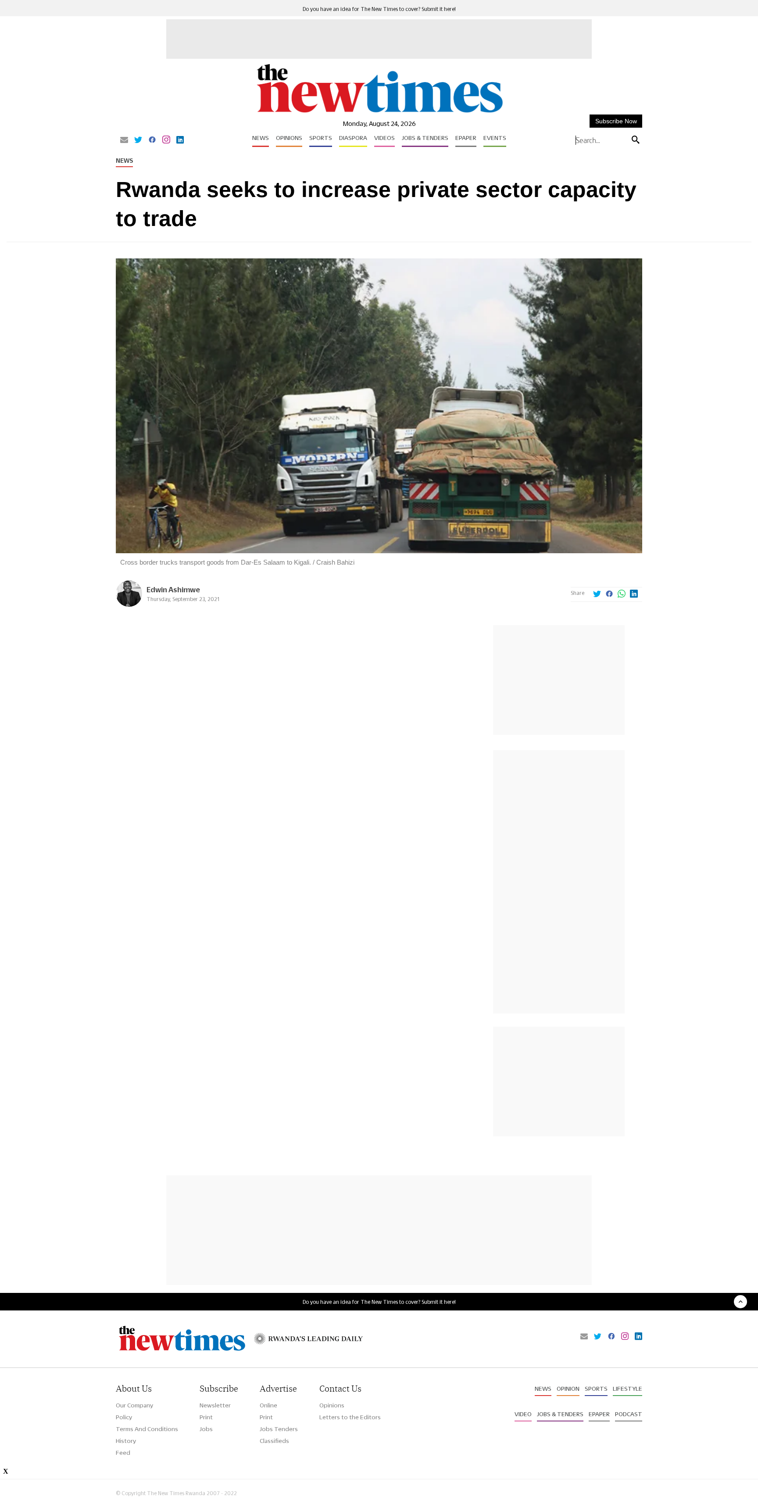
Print (206, 1417)
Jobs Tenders (279, 1428)
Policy (124, 1417)
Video (523, 1414)
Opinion (568, 1388)
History (126, 1440)
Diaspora (353, 137)
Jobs (206, 1428)
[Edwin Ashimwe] (129, 604)
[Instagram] (166, 140)
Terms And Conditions (147, 1428)
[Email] (124, 140)
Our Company (134, 1405)
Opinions (289, 137)
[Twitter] (138, 140)
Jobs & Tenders (425, 137)
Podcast (628, 1414)
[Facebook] (152, 140)
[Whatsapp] (622, 594)
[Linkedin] (180, 140)
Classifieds (274, 1440)
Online (268, 1405)
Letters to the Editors (350, 1417)
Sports (320, 137)
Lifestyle (627, 1388)
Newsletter (215, 1405)
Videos (384, 137)
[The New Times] (379, 113)
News (260, 137)
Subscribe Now (616, 121)
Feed (123, 1452)
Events (494, 137)
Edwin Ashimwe (173, 589)
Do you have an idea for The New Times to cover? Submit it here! (379, 9)
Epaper (465, 137)
